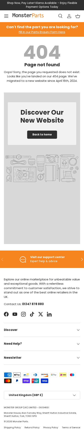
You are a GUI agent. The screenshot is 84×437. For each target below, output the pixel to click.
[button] (77, 16)
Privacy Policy (50, 427)
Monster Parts (20, 421)
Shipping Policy (12, 427)
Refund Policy (32, 427)
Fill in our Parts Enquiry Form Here (42, 32)
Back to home (42, 134)
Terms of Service (71, 427)
